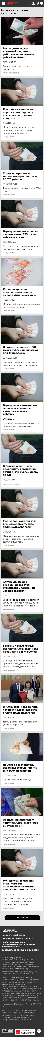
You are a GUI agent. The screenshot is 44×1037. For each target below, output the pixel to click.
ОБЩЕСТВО (8, 137)
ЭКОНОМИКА (9, 195)
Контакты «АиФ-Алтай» (14, 935)
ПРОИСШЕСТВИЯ (11, 73)
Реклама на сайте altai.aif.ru (17, 939)
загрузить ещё (22, 918)
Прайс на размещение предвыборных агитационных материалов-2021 (18, 944)
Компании (8, 430)
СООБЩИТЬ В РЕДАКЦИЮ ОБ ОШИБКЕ (20, 950)
